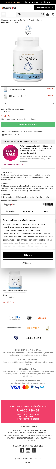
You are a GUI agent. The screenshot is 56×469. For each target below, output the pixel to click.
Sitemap (38, 459)
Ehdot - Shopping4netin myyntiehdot (37, 436)
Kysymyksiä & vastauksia (35, 430)
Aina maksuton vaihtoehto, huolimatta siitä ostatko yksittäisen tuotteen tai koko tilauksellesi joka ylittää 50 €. (28, 352)
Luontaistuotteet (20, 20)
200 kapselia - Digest (31, 96)
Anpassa (26, 263)
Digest (16, 22)
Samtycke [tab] (10, 211)
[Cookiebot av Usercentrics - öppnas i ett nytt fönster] (41, 204)
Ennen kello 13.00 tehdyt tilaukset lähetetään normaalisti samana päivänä (28, 362)
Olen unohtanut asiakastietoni (22, 433)
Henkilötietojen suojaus (28, 438)
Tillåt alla (28, 255)
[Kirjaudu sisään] (47, 14)
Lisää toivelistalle (13, 132)
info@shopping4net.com (28, 419)
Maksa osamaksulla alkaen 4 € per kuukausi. (18, 119)
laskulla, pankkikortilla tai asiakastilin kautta (28, 382)
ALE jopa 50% (13, 2)
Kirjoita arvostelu (35, 132)
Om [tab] (46, 211)
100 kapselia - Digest (31, 89)
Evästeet (11, 438)
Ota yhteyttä (44, 433)
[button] (52, 14)
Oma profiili (17, 430)
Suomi (27, 463)
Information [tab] (28, 211)
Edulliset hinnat (11, 436)
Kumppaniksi (46, 438)
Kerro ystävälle (11, 135)
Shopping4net (6, 20)
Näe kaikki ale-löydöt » (13, 165)
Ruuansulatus (6, 22)
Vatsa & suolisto (34, 20)
